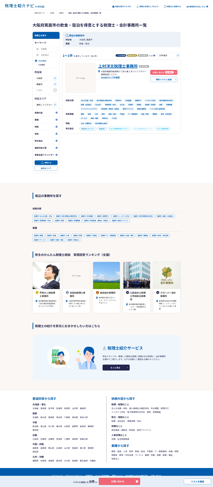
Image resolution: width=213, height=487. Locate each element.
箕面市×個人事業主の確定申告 (66, 216)
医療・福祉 (168, 454)
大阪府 (52, 13)
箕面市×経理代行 (103, 216)
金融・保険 (173, 451)
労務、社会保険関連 (120, 438)
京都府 (43, 438)
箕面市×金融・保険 (126, 235)
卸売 (131, 451)
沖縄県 (93, 460)
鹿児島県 (84, 460)
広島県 (59, 447)
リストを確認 (197, 481)
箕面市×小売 (64, 235)
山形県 (75, 408)
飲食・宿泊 (140, 451)
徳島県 (75, 447)
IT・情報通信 (161, 451)
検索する (47, 162)
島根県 (43, 447)
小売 (125, 451)
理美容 (114, 454)
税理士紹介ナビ (40, 13)
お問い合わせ (117, 481)
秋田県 (67, 408)
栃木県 (43, 417)
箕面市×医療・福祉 (56, 240)
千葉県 (67, 417)
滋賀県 (75, 438)
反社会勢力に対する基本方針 (136, 475)
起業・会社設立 (118, 420)
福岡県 (35, 460)
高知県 (35, 451)
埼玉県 (59, 417)
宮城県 (59, 408)
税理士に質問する (174, 6)
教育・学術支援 (126, 454)
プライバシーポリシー (73, 475)
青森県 (43, 408)
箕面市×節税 (59, 220)
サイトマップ (57, 475)
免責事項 (88, 475)
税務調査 (157, 411)
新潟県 (35, 426)
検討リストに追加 (164, 79)
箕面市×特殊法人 (74, 240)
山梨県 (67, 426)
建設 (113, 451)
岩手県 (51, 408)
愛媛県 (91, 447)
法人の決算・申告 (119, 408)
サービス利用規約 (102, 475)
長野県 (75, 426)
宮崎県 (75, 460)
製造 (119, 451)
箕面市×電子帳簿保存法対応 (143, 216)
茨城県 (35, 417)
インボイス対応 (118, 411)
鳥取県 (35, 447)
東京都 (75, 417)
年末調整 (155, 408)
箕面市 (61, 13)
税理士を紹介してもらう (149, 6)
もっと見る (115, 367)
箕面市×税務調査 (74, 220)
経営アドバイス (144, 429)
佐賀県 (43, 460)
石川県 (51, 426)
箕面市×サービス (40, 240)
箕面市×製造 (51, 235)
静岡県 (91, 426)
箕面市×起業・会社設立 (165, 216)
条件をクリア (46, 168)
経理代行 (165, 408)
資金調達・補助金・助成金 (123, 429)
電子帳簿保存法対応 (136, 411)
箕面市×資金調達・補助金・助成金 (96, 220)
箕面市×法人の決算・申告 (43, 216)
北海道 (35, 408)
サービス (139, 454)
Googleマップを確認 (110, 77)
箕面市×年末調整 (87, 216)
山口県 (67, 447)
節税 (149, 411)
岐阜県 (83, 426)
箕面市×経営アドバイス (120, 220)
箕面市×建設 (38, 235)
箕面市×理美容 (143, 235)
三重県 (67, 438)
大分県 (67, 460)
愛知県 (35, 429)
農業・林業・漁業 (153, 454)
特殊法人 (115, 458)
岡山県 (51, 447)
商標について (117, 475)
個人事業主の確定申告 (139, 408)
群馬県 (51, 417)
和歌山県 (84, 438)
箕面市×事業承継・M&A (42, 220)
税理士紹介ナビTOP (123, 6)
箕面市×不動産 (91, 235)
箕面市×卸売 (77, 235)
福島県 (83, 408)
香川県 (83, 447)
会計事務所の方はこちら (195, 6)
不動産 (150, 451)
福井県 (59, 426)
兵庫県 (51, 438)
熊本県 (59, 460)
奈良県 (59, 438)
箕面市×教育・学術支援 (160, 235)
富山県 (43, 426)
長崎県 (51, 460)
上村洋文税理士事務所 (118, 66)
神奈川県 (84, 417)
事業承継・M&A (134, 420)
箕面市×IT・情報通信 (108, 235)
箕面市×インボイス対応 (121, 216)
